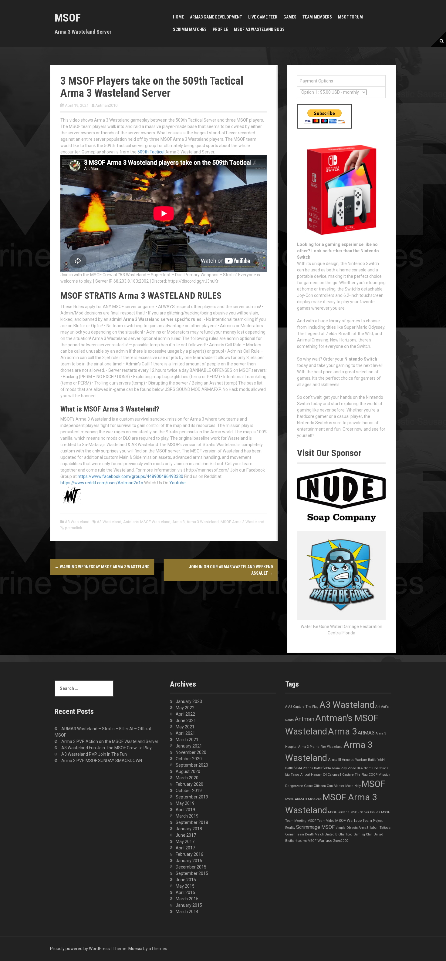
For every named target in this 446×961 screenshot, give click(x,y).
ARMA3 (366, 733)
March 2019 (187, 816)
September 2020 (192, 765)
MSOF (68, 18)
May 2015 (185, 886)
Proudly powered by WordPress (80, 948)
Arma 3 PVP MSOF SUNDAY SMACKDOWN (101, 760)
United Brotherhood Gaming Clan (349, 834)
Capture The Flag (355, 775)
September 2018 (192, 822)
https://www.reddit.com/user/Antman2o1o (101, 482)
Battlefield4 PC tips (299, 768)
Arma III (334, 759)
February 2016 (189, 854)
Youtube (177, 482)
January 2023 (189, 701)
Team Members (317, 17)
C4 (325, 775)
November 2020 (191, 752)
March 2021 (187, 739)
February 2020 (189, 784)
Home (178, 17)
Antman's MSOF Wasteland (147, 521)
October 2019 (189, 790)
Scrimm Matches (190, 29)
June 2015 (186, 879)
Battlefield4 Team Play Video (335, 768)
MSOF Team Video (320, 821)
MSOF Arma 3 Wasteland (242, 521)
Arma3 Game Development (216, 17)
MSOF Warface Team (353, 820)
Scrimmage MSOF (315, 827)
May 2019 (185, 803)
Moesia (135, 948)
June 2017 (186, 835)
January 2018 (189, 828)
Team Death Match (310, 834)
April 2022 (185, 714)
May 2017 (185, 841)
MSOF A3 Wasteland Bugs (259, 29)
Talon (374, 827)
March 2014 (187, 911)
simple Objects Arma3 (352, 828)
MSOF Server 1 (339, 812)
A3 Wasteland (77, 521)
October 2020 (189, 758)
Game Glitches (315, 786)
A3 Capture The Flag (303, 707)
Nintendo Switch (360, 359)
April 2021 (185, 733)
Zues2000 (340, 841)
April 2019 (185, 809)
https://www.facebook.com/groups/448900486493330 (130, 476)
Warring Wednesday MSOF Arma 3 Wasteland (102, 566)
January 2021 (189, 746)
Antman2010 (106, 105)
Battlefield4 (376, 760)
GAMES (289, 17)
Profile (220, 29)
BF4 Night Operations (372, 768)
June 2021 (186, 720)
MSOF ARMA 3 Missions (303, 799)
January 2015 (189, 905)
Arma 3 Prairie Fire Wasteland (320, 747)
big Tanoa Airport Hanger (303, 775)
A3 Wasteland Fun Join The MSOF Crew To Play (106, 747)
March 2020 (187, 777)
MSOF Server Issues (365, 812)
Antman (304, 719)
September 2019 (192, 797)
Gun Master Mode (340, 786)
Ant (377, 707)
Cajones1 (334, 775)
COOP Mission (379, 775)
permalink (73, 528)
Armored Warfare (354, 760)
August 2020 (188, 771)
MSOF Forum (350, 17)
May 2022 (185, 707)
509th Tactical (150, 152)
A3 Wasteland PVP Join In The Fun (94, 754)
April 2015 (185, 892)
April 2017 (185, 847)
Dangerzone (294, 786)
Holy (357, 786)
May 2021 (185, 726)
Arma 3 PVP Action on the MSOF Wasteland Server (109, 741)
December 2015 (191, 867)
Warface (324, 840)
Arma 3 (178, 521)
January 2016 (189, 860)
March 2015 (187, 898)
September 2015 (192, 873)
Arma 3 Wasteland (203, 521)
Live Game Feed (262, 17)
